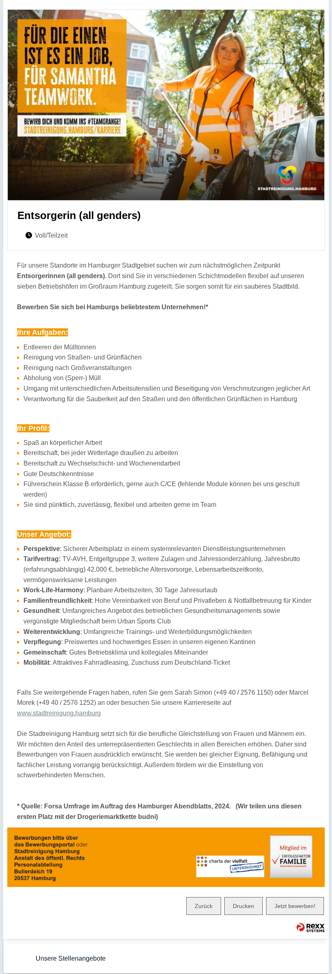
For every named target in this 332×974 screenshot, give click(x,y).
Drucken (243, 906)
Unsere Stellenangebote (71, 958)
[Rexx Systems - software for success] (310, 928)
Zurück (204, 906)
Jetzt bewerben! (295, 906)
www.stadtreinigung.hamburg (59, 713)
